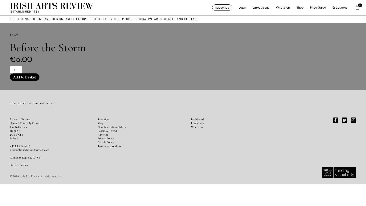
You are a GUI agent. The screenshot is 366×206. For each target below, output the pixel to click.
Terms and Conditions (110, 146)
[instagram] (353, 119)
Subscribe (222, 8)
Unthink (23, 165)
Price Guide (318, 8)
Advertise (103, 134)
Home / (15, 103)
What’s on (283, 8)
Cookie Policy (106, 142)
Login (242, 8)
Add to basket (24, 77)
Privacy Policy (106, 138)
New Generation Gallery (112, 127)
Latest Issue (261, 8)
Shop (300, 8)
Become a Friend (107, 130)
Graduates (340, 8)
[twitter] (344, 119)
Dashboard (197, 119)
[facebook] (335, 119)
